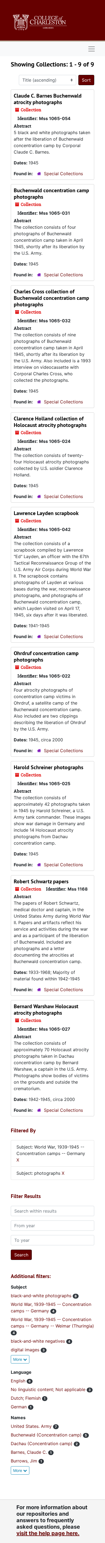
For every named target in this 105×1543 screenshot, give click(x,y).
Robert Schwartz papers (41, 881)
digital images (26, 1349)
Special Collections (63, 173)
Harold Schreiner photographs (48, 767)
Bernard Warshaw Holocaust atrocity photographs (46, 1009)
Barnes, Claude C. (29, 1452)
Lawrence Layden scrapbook (46, 513)
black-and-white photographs (42, 1295)
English (19, 1380)
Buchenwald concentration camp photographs (51, 193)
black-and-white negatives (38, 1341)
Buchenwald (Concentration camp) (47, 1435)
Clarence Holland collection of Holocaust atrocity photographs (50, 422)
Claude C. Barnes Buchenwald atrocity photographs (48, 99)
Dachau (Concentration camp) (42, 1443)
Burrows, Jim (24, 1461)
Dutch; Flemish (26, 1398)
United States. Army (32, 1426)
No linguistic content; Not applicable (49, 1389)
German (19, 1406)
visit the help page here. (47, 1533)
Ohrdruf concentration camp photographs (46, 656)
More (18, 1359)
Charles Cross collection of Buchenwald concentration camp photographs (51, 298)
